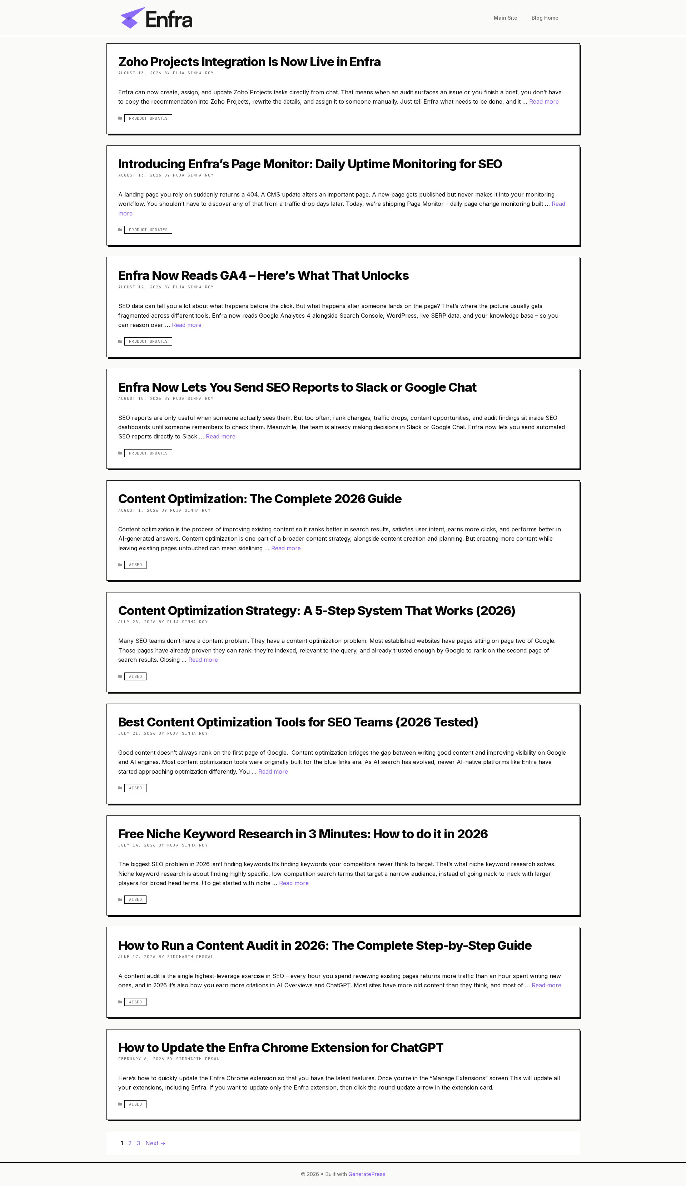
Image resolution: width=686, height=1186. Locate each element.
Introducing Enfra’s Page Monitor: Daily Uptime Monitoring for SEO (310, 163)
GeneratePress (367, 1174)
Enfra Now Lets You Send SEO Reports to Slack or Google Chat (297, 386)
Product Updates (148, 118)
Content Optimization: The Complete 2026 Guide (260, 498)
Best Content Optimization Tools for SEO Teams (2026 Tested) (298, 721)
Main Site (505, 18)
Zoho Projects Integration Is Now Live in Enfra (249, 61)
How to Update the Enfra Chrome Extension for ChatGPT (280, 1047)
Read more (544, 101)
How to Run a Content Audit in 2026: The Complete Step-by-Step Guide (325, 945)
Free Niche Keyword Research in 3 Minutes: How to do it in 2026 (303, 833)
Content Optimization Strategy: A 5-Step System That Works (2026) (317, 610)
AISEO (135, 564)
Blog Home (545, 18)
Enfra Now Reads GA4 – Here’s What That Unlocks (263, 275)
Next (155, 1143)
